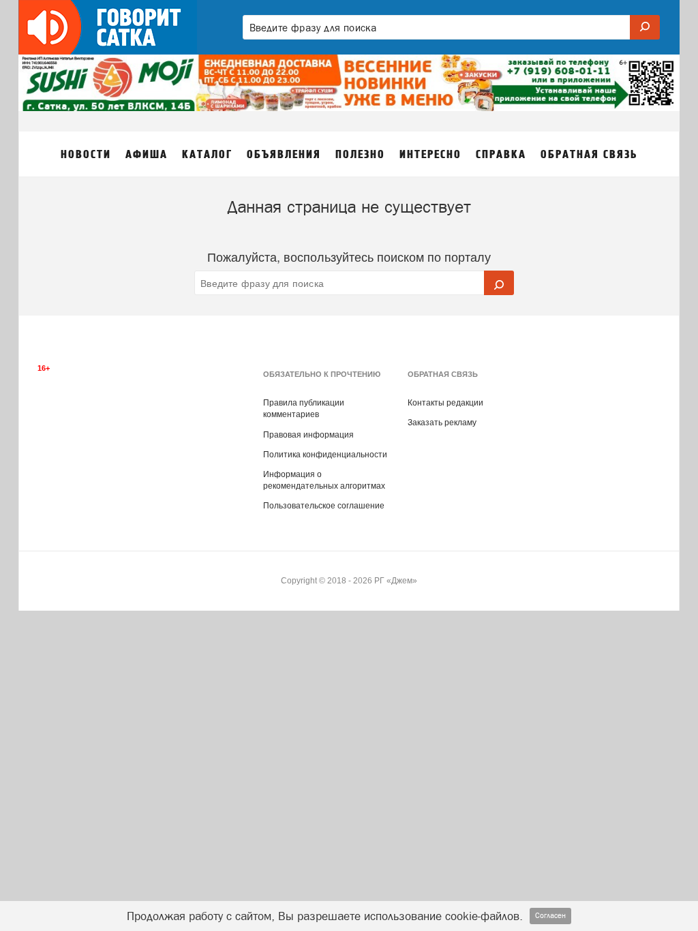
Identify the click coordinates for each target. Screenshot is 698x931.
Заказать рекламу (442, 422)
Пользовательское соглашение (323, 505)
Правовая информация (308, 435)
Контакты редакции (445, 403)
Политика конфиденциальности (325, 454)
